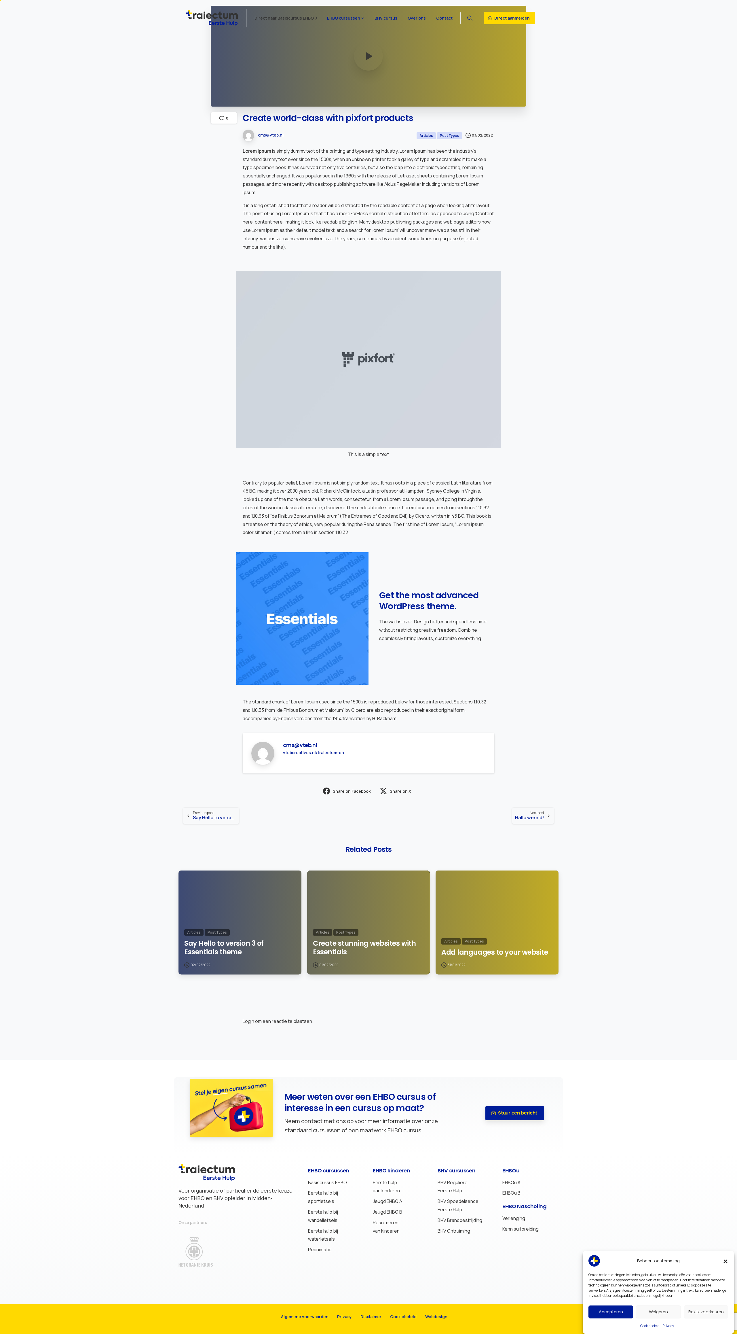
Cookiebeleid (650, 1325)
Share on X (400, 791)
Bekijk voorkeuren (706, 1312)
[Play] (368, 56)
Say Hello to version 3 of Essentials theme (224, 948)
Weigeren (658, 1312)
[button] (725, 1261)
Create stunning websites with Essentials (364, 948)
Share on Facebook (352, 791)
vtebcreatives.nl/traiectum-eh (313, 752)
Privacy (668, 1325)
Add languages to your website (494, 952)
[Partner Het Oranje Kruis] (201, 1251)
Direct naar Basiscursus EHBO (284, 18)
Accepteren (611, 1312)
